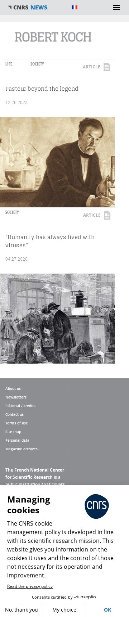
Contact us (14, 414)
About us (13, 388)
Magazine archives (21, 448)
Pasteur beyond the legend (41, 88)
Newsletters (16, 397)
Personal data (17, 440)
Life (8, 64)
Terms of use (16, 422)
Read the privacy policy (30, 586)
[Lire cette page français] (74, 7)
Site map (13, 431)
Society (37, 64)
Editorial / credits (20, 405)
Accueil (36, 7)
